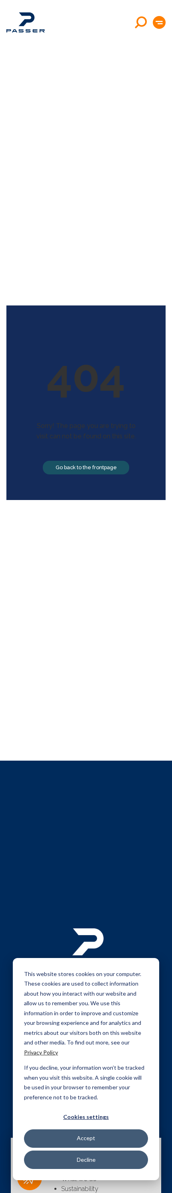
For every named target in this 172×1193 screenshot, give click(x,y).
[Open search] (141, 22)
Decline (86, 1159)
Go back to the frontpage (86, 467)
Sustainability (79, 1189)
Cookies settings (86, 1116)
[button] (159, 22)
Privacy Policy (41, 1052)
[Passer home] (25, 22)
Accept (86, 1138)
